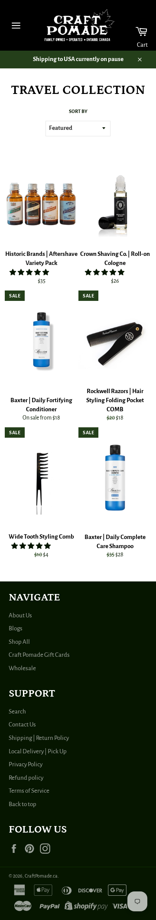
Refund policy (26, 778)
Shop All (19, 642)
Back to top (22, 804)
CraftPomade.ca (41, 875)
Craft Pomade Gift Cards (39, 655)
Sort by (78, 111)
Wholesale (22, 668)
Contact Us (22, 724)
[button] (30, 272)
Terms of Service (29, 791)
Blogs (16, 628)
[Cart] (136, 25)
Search (17, 711)
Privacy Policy (25, 764)
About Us (20, 615)
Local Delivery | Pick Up (38, 751)
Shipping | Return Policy (39, 738)
